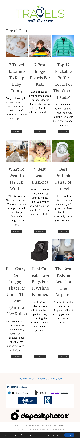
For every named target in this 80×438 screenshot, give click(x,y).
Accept (69, 435)
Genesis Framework (46, 429)
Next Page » (55, 370)
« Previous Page (25, 370)
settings (58, 436)
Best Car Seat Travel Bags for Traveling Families (40, 281)
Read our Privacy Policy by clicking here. (40, 378)
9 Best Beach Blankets (40, 175)
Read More (16, 131)
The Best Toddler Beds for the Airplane (63, 281)
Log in (62, 429)
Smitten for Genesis (32, 429)
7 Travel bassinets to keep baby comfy (17, 77)
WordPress (56, 429)
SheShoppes (62, 425)
